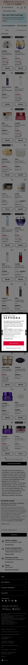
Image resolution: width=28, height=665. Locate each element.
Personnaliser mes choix (13, 348)
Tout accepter (13, 343)
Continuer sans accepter (9, 315)
